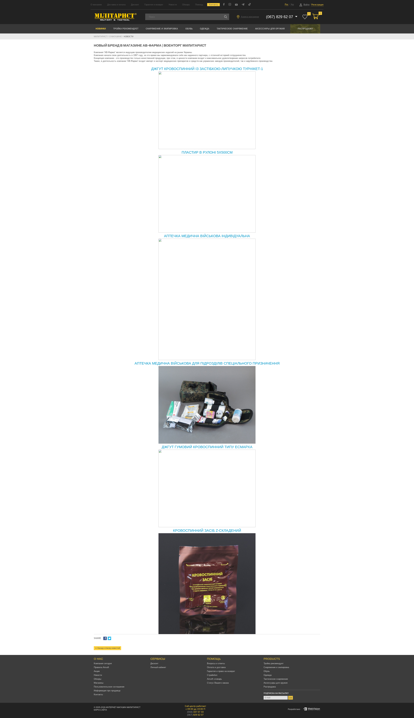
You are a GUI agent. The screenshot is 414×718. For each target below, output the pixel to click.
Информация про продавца (107, 690)
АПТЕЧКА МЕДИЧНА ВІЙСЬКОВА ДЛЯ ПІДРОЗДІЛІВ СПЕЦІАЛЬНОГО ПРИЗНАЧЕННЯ (207, 363)
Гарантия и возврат (153, 4)
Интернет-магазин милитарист (123, 707)
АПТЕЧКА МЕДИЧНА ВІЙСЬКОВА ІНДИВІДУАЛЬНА (207, 236)
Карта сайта (100, 710)
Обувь (189, 28)
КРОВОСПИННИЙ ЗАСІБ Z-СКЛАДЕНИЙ (207, 531)
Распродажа (305, 28)
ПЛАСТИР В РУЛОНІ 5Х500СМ (207, 152)
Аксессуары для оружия (270, 28)
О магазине (96, 4)
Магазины (98, 683)
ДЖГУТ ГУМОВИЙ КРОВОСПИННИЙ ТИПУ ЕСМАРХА (207, 447)
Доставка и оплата (116, 4)
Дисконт (135, 4)
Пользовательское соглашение (109, 687)
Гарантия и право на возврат (221, 671)
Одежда (204, 28)
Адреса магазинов (250, 17)
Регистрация (317, 4)
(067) (195, 714)
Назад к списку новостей (108, 648)
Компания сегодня (103, 663)
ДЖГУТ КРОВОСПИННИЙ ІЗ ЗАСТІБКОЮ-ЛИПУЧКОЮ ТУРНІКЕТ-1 (207, 69)
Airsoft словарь (214, 679)
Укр (292, 4)
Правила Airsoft (101, 667)
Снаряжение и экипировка (162, 28)
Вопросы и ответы (216, 663)
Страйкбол (212, 675)
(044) (195, 712)
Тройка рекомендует (125, 28)
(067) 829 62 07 (280, 17)
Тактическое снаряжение (232, 28)
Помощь (199, 4)
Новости (173, 4)
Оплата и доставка (216, 667)
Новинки (101, 28)
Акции (97, 671)
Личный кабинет (158, 667)
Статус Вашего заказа (218, 683)
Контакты (213, 4)
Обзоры (186, 4)
